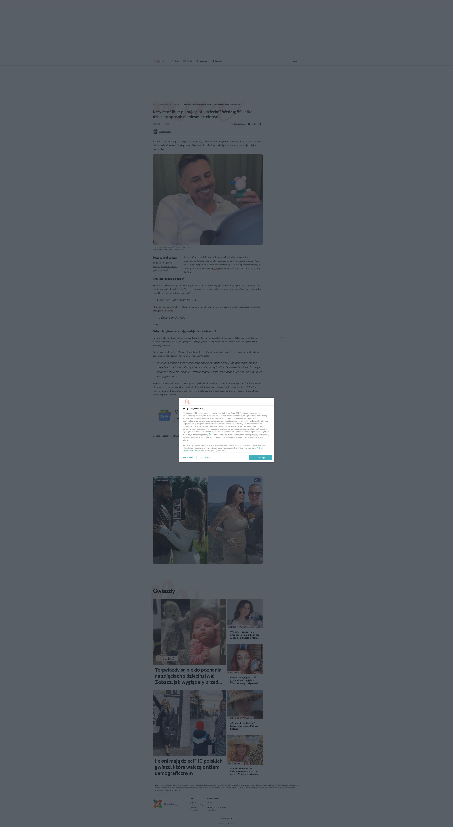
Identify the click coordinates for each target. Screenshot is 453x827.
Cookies (197, 451)
